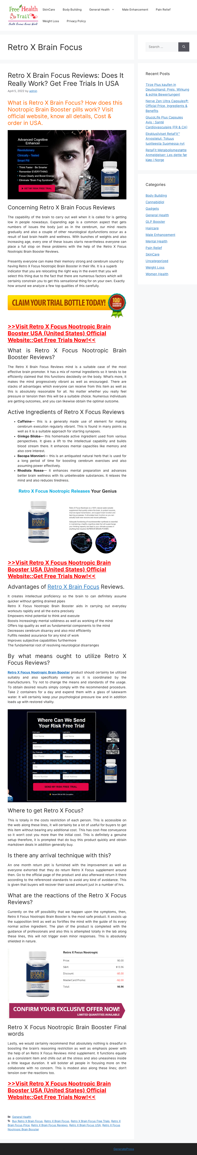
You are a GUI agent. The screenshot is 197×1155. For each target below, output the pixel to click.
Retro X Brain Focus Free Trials (90, 1121)
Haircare (152, 228)
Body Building (72, 9)
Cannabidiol (155, 202)
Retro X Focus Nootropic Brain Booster (39, 672)
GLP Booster (155, 222)
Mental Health (156, 241)
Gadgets (152, 209)
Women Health (157, 274)
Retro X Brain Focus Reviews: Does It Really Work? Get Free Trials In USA (66, 79)
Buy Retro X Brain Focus (27, 1121)
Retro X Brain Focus (73, 586)
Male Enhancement (135, 9)
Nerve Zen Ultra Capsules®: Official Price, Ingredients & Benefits (167, 106)
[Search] (183, 47)
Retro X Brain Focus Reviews (49, 1125)
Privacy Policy (76, 21)
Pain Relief (163, 9)
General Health (99, 9)
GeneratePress (124, 1149)
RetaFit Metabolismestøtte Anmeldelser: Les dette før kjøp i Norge (166, 155)
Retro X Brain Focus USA (85, 1125)
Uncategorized (157, 261)
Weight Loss (51, 21)
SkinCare (49, 9)
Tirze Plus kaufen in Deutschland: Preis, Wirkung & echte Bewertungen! (167, 89)
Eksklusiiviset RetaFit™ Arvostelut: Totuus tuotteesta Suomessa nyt (165, 138)
